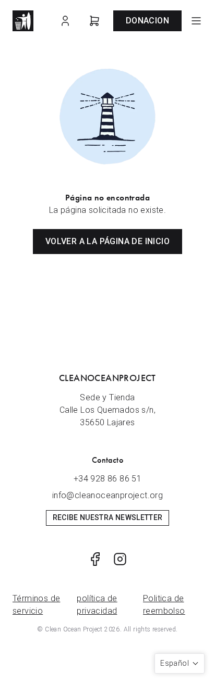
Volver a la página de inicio (107, 241)
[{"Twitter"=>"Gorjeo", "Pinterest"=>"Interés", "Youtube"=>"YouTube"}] (95, 559)
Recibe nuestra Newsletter (108, 517)
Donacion (147, 21)
